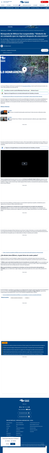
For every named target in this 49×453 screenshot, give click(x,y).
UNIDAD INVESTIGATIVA (27, 5)
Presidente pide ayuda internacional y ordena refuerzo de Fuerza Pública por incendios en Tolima (23, 354)
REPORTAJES (42, 5)
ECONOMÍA (35, 5)
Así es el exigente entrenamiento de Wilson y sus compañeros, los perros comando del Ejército (22, 294)
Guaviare (27, 297)
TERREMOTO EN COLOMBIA (25, 7)
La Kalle (7, 428)
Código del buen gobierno (20, 428)
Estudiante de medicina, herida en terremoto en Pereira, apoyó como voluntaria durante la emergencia (24, 345)
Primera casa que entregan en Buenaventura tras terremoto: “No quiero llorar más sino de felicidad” (23, 347)
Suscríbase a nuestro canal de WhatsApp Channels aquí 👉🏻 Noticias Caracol (21, 90)
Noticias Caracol (3, 30)
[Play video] (24, 69)
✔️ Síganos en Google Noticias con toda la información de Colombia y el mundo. (22, 147)
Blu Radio (8, 424)
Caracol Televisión (9, 422)
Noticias (8, 440)
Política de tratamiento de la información (36, 426)
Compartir (44, 50)
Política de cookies (33, 428)
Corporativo (32, 431)
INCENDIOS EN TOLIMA (10, 7)
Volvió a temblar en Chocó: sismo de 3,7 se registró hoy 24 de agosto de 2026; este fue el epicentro (23, 349)
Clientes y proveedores (19, 431)
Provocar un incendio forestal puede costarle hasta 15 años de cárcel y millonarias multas (28, 112)
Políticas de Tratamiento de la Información (33, 444)
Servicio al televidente (19, 422)
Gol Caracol (8, 426)
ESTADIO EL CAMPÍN (34, 7)
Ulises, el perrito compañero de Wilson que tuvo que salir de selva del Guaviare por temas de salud (23, 252)
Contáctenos (18, 429)
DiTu (7, 431)
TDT (16, 426)
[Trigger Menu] (2, 2)
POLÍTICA (2, 5)
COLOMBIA (9, 5)
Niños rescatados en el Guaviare (16, 297)
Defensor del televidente (20, 424)
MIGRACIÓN (17, 7)
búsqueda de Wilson (27, 86)
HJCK (7, 429)
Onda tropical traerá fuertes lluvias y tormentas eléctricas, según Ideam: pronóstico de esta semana (23, 351)
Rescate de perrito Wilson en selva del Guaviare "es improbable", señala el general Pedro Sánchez (22, 96)
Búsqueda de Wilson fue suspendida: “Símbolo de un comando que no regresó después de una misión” (28, 30)
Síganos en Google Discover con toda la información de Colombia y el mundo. (21, 93)
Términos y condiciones (33, 429)
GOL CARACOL (15, 5)
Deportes (14, 440)
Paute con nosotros (19, 435)
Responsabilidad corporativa (34, 424)
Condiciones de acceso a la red (34, 422)
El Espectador (8, 433)
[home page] (24, 2)
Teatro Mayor (8, 435)
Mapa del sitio (18, 433)
